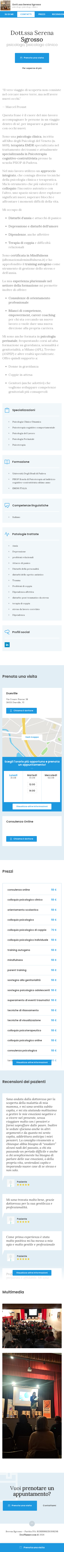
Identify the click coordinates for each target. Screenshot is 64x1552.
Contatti (26, 14)
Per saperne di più (32, 68)
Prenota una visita (34, 57)
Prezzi (41, 14)
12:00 (32, 784)
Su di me (9, 14)
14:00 (32, 790)
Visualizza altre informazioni (32, 806)
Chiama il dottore (23, 710)
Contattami (49, 1505)
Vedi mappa (32, 737)
